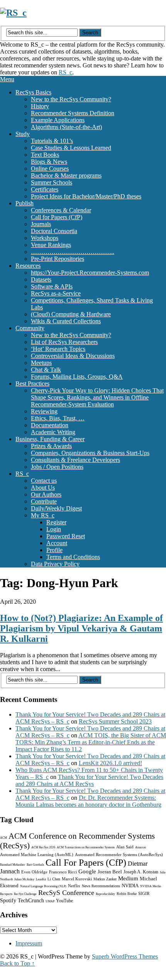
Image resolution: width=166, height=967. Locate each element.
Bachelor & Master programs (66, 175)
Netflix (74, 885)
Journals (41, 224)
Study (22, 134)
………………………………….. (72, 251)
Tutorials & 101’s (52, 141)
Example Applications (58, 120)
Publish (24, 203)
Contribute (44, 501)
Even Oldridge (34, 872)
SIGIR (143, 893)
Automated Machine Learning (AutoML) (36, 854)
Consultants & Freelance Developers (75, 460)
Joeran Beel (110, 872)
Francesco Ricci (63, 872)
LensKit (41, 879)
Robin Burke (127, 893)
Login (53, 529)
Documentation (49, 425)
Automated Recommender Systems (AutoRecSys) (119, 854)
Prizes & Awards (51, 446)
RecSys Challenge (25, 894)
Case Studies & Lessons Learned (71, 147)
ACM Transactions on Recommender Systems (86, 847)
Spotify (8, 900)
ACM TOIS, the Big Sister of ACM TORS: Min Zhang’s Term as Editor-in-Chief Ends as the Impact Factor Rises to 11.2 (90, 742)
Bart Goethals (35, 864)
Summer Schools (51, 182)
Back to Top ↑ (17, 963)
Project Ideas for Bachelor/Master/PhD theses (86, 196)
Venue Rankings (51, 245)
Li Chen (53, 879)
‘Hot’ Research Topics (58, 349)
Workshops (44, 238)
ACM (3, 837)
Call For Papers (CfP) (86, 863)
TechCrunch (31, 900)
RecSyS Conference (66, 892)
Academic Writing (53, 432)
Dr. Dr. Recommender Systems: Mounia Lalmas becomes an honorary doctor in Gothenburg (88, 801)
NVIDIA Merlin (150, 886)
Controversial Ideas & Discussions (73, 356)
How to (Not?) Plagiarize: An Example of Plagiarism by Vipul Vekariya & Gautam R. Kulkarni (81, 628)
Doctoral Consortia (54, 231)
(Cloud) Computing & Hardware (71, 314)
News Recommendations (101, 886)
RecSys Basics (33, 92)
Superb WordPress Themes (125, 956)
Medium (128, 878)
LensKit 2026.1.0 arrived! (110, 763)
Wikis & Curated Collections (66, 321)
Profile (54, 550)
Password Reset (65, 536)
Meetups (41, 362)
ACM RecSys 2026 (43, 847)
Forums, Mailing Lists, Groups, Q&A (77, 376)
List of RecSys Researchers (64, 342)
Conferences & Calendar (61, 210)
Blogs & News (49, 161)
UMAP (50, 901)
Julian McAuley (24, 879)
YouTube (64, 900)
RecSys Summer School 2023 (115, 721)
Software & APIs (52, 286)
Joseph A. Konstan (141, 872)
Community (29, 328)
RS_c (65, 72)
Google (87, 871)
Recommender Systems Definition (72, 113)
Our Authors (46, 494)
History (40, 106)
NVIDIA (130, 885)
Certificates (44, 189)
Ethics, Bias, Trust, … (58, 418)
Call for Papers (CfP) (56, 217)
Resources (28, 265)
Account (56, 543)
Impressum (28, 943)
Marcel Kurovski (77, 878)
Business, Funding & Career (50, 439)
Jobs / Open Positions (57, 466)
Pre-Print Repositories (57, 258)
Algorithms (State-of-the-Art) (66, 127)
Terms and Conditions (73, 557)
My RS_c (42, 515)
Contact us (44, 480)
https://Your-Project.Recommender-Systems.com (90, 272)
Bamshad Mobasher (12, 864)
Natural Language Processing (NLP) (43, 886)
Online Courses (50, 168)
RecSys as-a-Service (56, 293)
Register (56, 522)
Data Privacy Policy (55, 564)
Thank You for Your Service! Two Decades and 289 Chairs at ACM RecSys (89, 780)
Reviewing (44, 411)
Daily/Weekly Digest (56, 508)
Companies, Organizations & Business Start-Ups (90, 453)
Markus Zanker (105, 879)
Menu (7, 79)
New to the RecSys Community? (71, 99)
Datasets (41, 279)
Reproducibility (105, 894)
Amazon (140, 847)
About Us (43, 487)
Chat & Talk (46, 369)
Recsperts (6, 894)
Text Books (45, 154)
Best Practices (32, 383)
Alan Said (125, 846)
